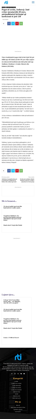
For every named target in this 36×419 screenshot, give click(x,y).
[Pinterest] (17, 23)
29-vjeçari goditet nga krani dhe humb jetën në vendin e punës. (12, 207)
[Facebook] (9, 23)
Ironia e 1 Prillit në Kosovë (11, 337)
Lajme (3, 7)
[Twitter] (13, 23)
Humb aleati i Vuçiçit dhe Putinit (12, 225)
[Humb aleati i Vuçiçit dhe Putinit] (26, 227)
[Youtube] (24, 374)
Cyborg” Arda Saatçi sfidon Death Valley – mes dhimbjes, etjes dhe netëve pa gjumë (11, 301)
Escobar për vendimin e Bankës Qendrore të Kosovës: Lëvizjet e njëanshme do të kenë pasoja (27, 180)
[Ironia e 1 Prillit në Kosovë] (26, 340)
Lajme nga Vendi (10, 7)
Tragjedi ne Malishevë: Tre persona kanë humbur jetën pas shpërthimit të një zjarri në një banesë (12, 218)
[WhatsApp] (21, 23)
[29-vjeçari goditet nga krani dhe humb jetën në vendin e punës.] (26, 208)
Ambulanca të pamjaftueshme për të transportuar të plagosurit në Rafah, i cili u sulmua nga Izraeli (9, 180)
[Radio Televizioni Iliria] (10, 2)
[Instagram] (15, 374)
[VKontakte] (21, 374)
